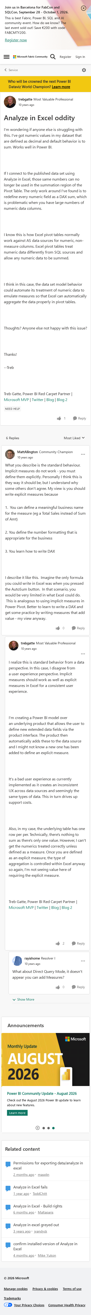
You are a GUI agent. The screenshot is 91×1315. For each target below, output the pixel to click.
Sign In (80, 57)
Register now (16, 39)
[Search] (53, 57)
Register (65, 57)
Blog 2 (62, 399)
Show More (25, 999)
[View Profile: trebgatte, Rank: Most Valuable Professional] (10, 102)
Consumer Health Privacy (66, 1305)
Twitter (37, 399)
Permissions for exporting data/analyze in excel (48, 1165)
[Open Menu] (84, 70)
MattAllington (27, 451)
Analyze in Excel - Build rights (37, 1206)
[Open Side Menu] (6, 56)
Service (13, 70)
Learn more (61, 86)
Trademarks (12, 1298)
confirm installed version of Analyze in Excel (45, 1246)
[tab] (43, 1127)
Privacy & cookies (45, 1289)
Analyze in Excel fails (30, 1187)
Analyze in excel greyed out (36, 1224)
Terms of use (72, 1289)
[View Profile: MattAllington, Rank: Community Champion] (10, 454)
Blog (50, 399)
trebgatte (25, 99)
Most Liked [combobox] (74, 438)
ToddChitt (40, 1193)
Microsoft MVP (16, 399)
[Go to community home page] (30, 56)
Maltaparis (45, 1212)
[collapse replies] (45, 447)
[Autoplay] (37, 1127)
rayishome (32, 958)
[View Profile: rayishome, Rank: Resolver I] (17, 961)
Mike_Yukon (47, 1255)
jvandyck (40, 1231)
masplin (43, 1174)
